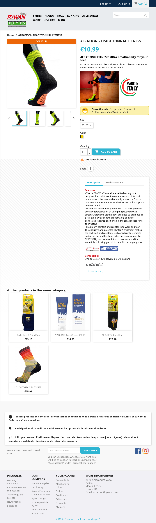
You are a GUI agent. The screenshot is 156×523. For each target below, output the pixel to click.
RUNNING (73, 15)
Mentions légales (40, 483)
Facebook (138, 451)
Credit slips (61, 495)
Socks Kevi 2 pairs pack (28, 335)
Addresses (61, 499)
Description (94, 182)
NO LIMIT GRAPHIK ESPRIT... (28, 387)
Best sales (12, 505)
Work (37, 20)
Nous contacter (39, 509)
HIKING (49, 15)
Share (90, 168)
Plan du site (38, 513)
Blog (61, 20)
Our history (37, 487)
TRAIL (60, 15)
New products (14, 501)
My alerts (60, 506)
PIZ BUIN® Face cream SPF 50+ (70, 335)
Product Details (114, 182)
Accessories (90, 15)
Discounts (61, 503)
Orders (59, 491)
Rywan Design (39, 498)
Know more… (95, 271)
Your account (65, 475)
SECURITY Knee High (112, 335)
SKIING (37, 15)
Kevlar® (49, 20)
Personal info (62, 480)
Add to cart (106, 152)
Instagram (145, 451)
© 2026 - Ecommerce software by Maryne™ (78, 519)
